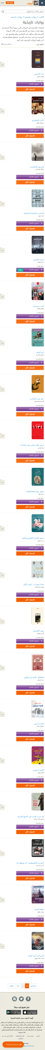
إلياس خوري (40, 76)
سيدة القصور (38, 259)
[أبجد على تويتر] (21, 999)
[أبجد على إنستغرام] (14, 999)
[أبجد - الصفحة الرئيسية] (29, 3)
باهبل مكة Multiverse (35, 491)
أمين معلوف (40, 633)
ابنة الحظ (40, 352)
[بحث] (3, 11)
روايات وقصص (30, 17)
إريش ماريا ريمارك (39, 819)
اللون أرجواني (38, 770)
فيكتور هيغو (40, 308)
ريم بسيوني (40, 540)
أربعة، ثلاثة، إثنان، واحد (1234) (32, 445)
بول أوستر (41, 448)
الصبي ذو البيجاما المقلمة (34, 213)
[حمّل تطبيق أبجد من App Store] (30, 1012)
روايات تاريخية (16, 17)
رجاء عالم (41, 494)
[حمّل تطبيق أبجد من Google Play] (13, 1012)
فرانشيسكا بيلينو (39, 401)
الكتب (41, 17)
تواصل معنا (30, 1036)
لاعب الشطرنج (38, 120)
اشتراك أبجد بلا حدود (7, 1036)
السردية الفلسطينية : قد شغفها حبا (30, 863)
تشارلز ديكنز (40, 726)
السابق (33, 986)
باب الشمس (39, 74)
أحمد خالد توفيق (39, 958)
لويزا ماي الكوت (39, 587)
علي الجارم (40, 262)
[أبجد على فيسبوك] (28, 999)
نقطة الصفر (39, 909)
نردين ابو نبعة (40, 865)
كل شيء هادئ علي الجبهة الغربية (31, 816)
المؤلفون (20, 1038)
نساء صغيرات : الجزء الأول (33, 584)
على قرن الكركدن (37, 398)
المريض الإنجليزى (37, 166)
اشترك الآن (30, 89)
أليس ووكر (41, 772)
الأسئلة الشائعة (20, 1036)
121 (18, 986)
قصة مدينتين (39, 723)
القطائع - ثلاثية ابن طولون (34, 677)
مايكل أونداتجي (39, 169)
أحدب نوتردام (38, 306)
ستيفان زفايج (40, 123)
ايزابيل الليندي (40, 355)
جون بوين (41, 216)
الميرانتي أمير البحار (36, 955)
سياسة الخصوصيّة (29, 1045)
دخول (2, 2)
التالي (11, 986)
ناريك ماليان (40, 912)
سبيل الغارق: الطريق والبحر (33, 538)
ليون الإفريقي (38, 630)
